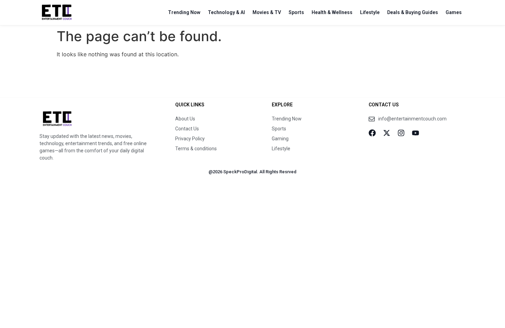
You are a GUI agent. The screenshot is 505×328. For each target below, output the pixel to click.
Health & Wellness (332, 12)
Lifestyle (370, 12)
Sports (296, 12)
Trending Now (184, 12)
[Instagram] (401, 133)
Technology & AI (226, 12)
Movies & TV (266, 12)
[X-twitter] (386, 133)
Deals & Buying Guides (412, 12)
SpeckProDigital (240, 171)
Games (454, 12)
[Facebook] (372, 133)
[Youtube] (415, 133)
